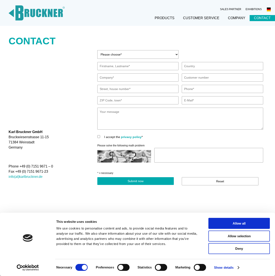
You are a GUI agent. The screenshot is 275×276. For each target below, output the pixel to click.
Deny (239, 248)
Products (164, 18)
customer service (201, 18)
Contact (262, 18)
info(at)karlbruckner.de (26, 176)
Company (236, 18)
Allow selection (239, 236)
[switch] (123, 267)
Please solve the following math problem (121, 145)
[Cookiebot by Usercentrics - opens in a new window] (28, 267)
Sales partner (230, 9)
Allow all (239, 223)
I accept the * (123, 137)
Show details (224, 267)
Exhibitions (254, 9)
